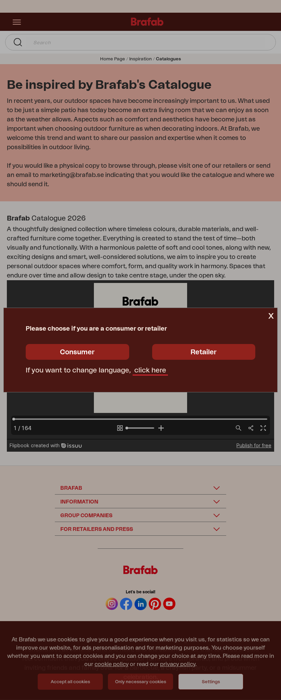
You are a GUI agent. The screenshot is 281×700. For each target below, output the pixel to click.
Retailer (204, 352)
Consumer (77, 352)
